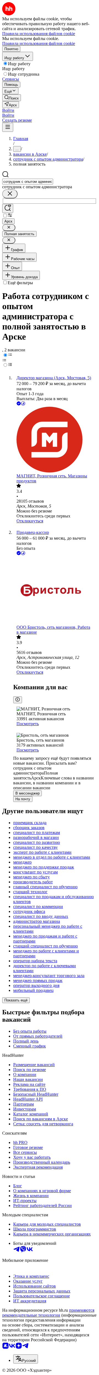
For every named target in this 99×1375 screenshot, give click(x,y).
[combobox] (27, 181)
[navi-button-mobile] (7, 127)
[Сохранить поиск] (7, 208)
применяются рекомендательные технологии (48, 1312)
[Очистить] (10, 193)
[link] (11, 97)
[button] (8, 110)
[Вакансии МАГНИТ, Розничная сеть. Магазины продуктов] (55, 440)
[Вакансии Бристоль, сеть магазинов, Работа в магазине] (55, 590)
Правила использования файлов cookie (38, 43)
